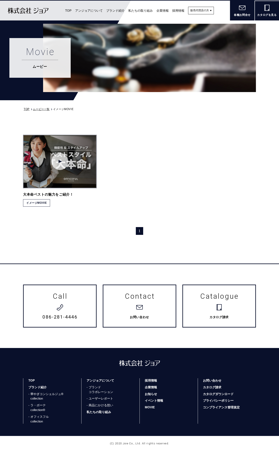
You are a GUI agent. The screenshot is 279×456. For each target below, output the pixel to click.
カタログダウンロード (218, 394)
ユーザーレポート (101, 398)
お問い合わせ (212, 380)
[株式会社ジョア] (28, 10)
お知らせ (151, 394)
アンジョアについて (89, 10)
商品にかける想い (101, 405)
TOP (68, 10)
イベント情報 (154, 400)
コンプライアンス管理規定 (221, 407)
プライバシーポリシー (218, 400)
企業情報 (162, 10)
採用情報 (178, 10)
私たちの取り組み (140, 10)
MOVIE (150, 407)
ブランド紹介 (115, 10)
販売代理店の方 (199, 10)
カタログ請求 (212, 387)
